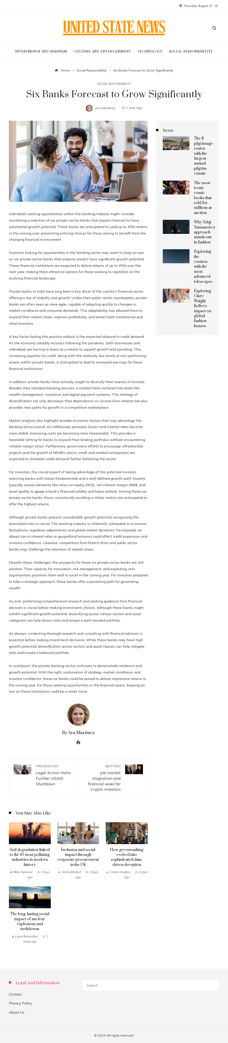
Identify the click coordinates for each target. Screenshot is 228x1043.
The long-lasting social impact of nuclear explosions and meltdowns (29, 921)
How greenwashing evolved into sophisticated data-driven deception (126, 857)
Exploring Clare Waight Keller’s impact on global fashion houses (202, 309)
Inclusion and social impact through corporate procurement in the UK (78, 857)
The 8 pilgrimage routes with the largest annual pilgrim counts (203, 156)
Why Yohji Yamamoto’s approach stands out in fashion (204, 232)
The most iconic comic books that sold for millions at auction (203, 198)
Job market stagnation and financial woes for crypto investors (104, 778)
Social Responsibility (114, 83)
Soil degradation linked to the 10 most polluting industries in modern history (30, 857)
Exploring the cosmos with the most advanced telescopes (203, 266)
